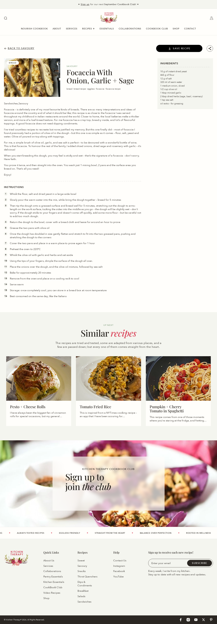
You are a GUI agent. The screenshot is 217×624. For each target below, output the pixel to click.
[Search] (5, 18)
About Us (48, 560)
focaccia (100, 88)
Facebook (119, 571)
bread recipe (80, 88)
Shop (46, 598)
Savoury (82, 566)
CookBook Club (52, 587)
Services (48, 566)
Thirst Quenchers (88, 576)
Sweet (81, 560)
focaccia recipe (113, 88)
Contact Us (119, 560)
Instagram (119, 566)
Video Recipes (51, 593)
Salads (81, 596)
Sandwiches (85, 601)
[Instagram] (188, 620)
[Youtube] (196, 620)
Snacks (82, 571)
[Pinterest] (211, 620)
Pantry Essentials (53, 576)
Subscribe (199, 563)
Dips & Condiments (85, 583)
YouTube (118, 576)
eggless (91, 88)
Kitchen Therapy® (14, 619)
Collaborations (52, 571)
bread (70, 88)
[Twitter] (203, 620)
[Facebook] (181, 620)
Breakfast (83, 591)
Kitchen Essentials (53, 582)
